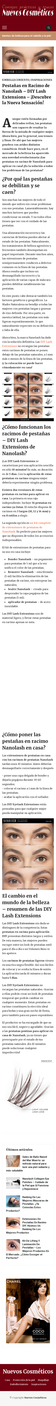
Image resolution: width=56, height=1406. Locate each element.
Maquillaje (43, 1380)
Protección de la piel (24, 1380)
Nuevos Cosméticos (28, 1371)
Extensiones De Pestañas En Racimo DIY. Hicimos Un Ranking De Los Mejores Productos (26, 1225)
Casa (7, 1380)
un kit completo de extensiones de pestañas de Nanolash (26, 527)
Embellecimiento (15, 79)
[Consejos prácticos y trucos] (28, 11)
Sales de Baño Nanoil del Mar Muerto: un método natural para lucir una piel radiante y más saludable (27, 1163)
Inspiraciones (41, 79)
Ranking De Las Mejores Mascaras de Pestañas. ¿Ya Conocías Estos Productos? (27, 1204)
